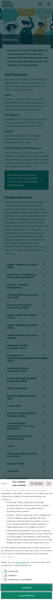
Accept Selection (26, 595)
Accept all (26, 588)
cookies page (21, 562)
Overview (38, 483)
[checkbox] (9, 571)
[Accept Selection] (48, 483)
